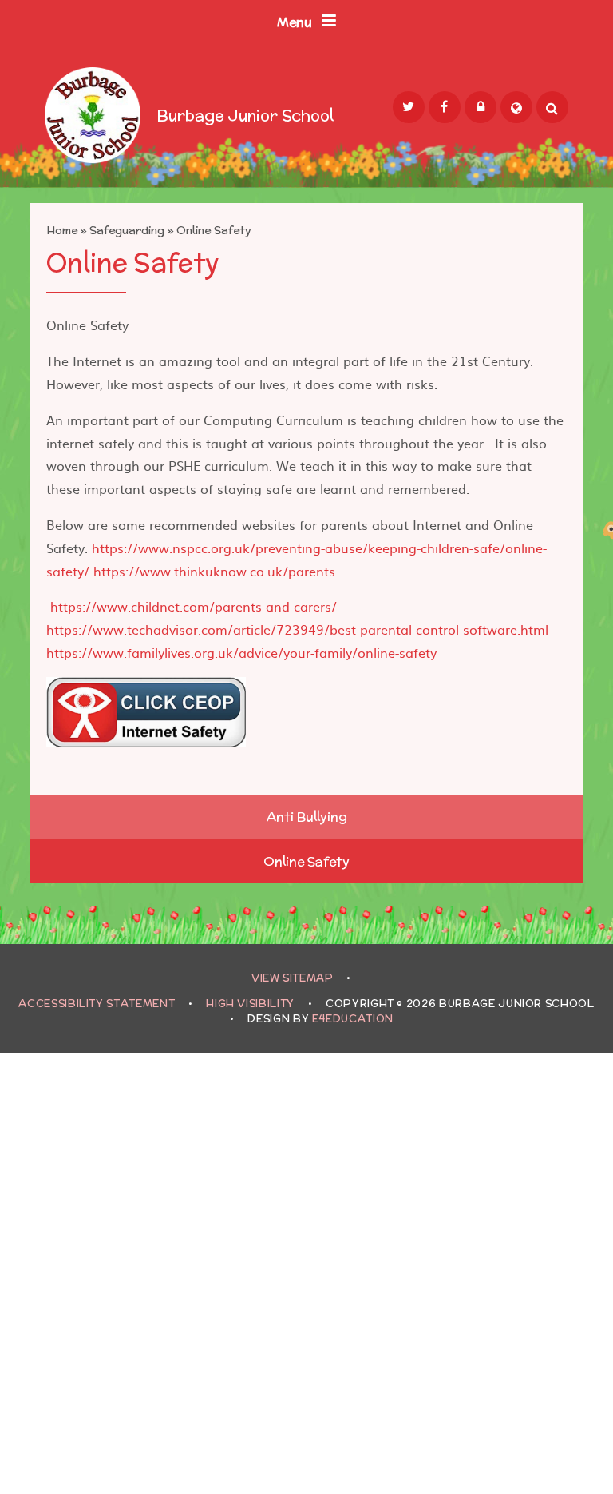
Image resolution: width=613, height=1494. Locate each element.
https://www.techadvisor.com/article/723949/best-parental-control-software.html (297, 629)
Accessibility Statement (96, 1003)
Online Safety (213, 230)
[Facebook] (445, 107)
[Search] (552, 107)
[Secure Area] (480, 107)
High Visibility (250, 1003)
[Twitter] (409, 107)
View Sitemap (292, 978)
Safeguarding (126, 230)
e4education (353, 1018)
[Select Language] (516, 107)
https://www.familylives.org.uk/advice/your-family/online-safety (241, 652)
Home (61, 230)
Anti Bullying (307, 816)
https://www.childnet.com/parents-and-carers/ (193, 606)
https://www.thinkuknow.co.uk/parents (214, 570)
